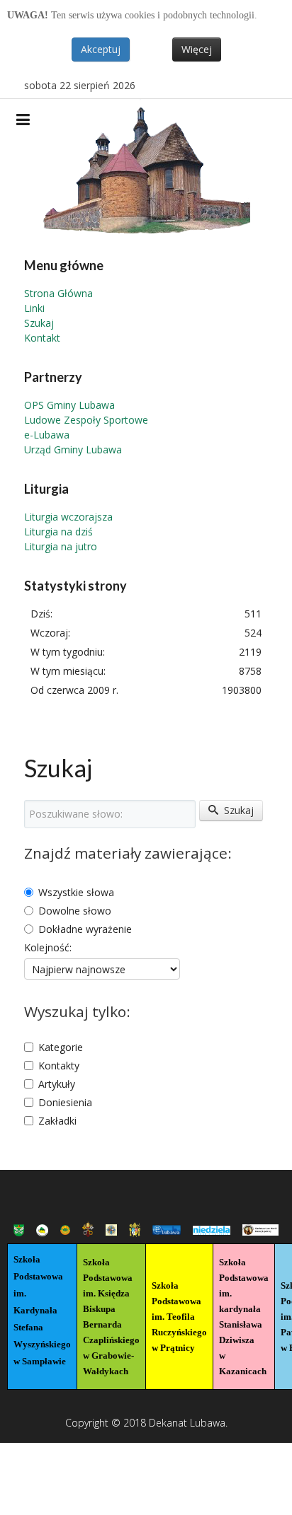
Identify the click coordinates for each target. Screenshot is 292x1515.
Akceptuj (100, 49)
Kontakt (42, 337)
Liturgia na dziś (58, 531)
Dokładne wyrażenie (85, 929)
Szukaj (39, 323)
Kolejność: (48, 947)
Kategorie (60, 1047)
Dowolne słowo (74, 910)
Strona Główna (58, 293)
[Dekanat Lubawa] (146, 167)
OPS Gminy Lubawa (69, 405)
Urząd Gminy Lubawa (73, 449)
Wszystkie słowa (76, 892)
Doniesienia (65, 1102)
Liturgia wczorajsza (68, 516)
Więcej (196, 49)
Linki (34, 308)
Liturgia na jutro (60, 546)
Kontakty (58, 1065)
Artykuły (56, 1084)
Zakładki (57, 1120)
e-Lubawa (46, 434)
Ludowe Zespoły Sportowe (86, 419)
